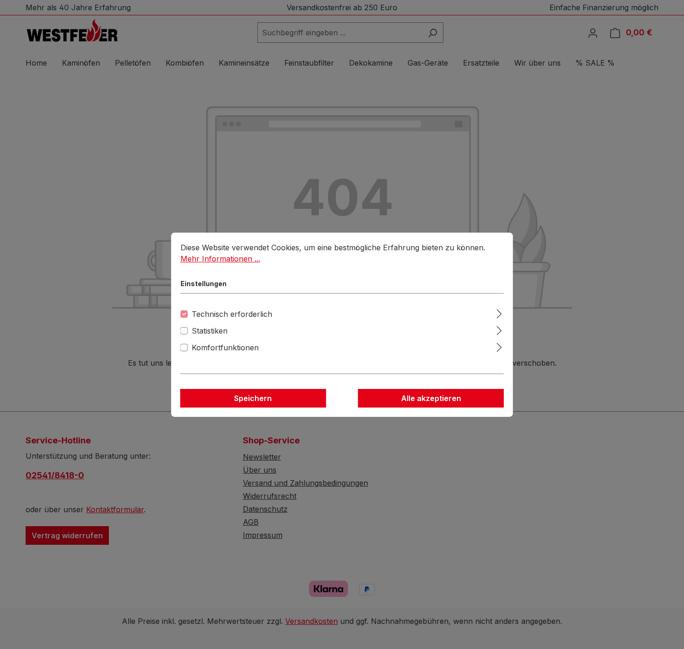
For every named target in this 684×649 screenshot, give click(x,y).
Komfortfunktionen (225, 347)
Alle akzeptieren (431, 398)
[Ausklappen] (499, 312)
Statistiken (210, 330)
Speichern (253, 398)
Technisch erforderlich (232, 314)
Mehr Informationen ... (220, 258)
